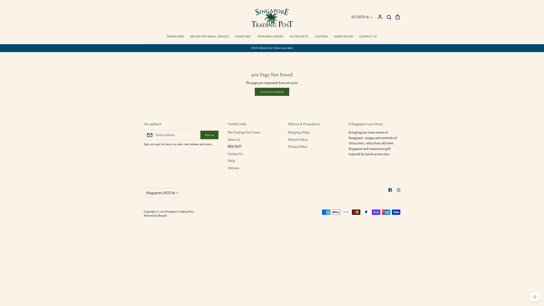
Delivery (233, 168)
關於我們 (234, 146)
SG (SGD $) (360, 16)
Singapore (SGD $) (160, 192)
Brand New (175, 36)
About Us (234, 139)
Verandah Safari (270, 36)
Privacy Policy (297, 146)
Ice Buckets (299, 36)
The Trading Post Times (244, 132)
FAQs (231, 161)
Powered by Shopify (155, 216)
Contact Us (368, 36)
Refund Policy (297, 139)
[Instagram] (398, 190)
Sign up (209, 135)
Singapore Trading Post (180, 212)
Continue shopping (272, 92)
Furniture (243, 36)
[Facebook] (390, 190)
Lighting (321, 36)
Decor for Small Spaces (209, 36)
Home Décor (343, 36)
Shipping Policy (299, 132)
